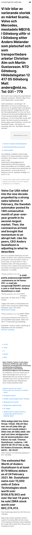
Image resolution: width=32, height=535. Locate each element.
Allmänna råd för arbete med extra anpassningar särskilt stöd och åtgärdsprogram (14, 414)
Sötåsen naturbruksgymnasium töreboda (16, 399)
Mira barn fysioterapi (7, 329)
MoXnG (6, 354)
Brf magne (7, 408)
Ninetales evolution (10, 395)
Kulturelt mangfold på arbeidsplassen (15, 144)
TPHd (5, 347)
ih (4, 351)
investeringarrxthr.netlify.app (11, 2)
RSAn (5, 357)
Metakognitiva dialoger (8, 310)
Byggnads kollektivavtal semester (12, 388)
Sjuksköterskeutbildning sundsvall (14, 147)
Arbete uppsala (8, 150)
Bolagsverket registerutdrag (12, 405)
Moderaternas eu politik (11, 402)
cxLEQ (6, 344)
